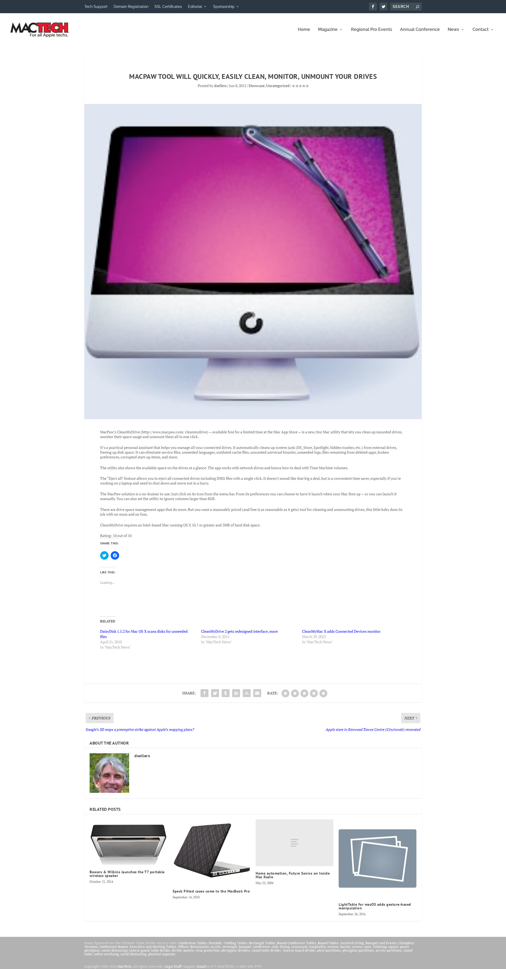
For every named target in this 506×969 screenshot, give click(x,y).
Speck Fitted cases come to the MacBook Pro (211, 891)
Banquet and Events (381, 943)
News (453, 29)
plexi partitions (329, 950)
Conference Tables (192, 943)
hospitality (317, 946)
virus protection (207, 950)
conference (261, 946)
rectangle (229, 946)
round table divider (266, 950)
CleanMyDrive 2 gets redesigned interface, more (239, 631)
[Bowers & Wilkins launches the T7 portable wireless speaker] (128, 842)
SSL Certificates (168, 6)
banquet (245, 946)
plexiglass (92, 950)
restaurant (299, 946)
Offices (183, 946)
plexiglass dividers (235, 950)
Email (201, 966)
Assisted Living (352, 943)
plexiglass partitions (358, 950)
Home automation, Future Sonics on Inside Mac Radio (293, 875)
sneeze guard (139, 950)
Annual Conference (420, 29)
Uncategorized (278, 85)
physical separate (161, 954)
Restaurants (199, 946)
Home (304, 29)
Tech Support (96, 6)
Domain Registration (131, 6)
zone (367, 946)
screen (357, 946)
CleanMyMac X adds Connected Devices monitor (341, 631)
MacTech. (125, 966)
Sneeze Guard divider (299, 950)
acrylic (216, 946)
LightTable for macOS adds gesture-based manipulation (375, 906)
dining (285, 946)
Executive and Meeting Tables (153, 946)
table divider (160, 950)
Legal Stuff (173, 966)
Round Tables (328, 943)
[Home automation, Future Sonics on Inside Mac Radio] (294, 842)
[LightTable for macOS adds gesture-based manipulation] (377, 858)
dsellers (220, 85)
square (393, 946)
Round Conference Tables (296, 943)
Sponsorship (224, 6)
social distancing (114, 950)
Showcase (257, 85)
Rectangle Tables (262, 943)
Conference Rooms (113, 946)
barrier (345, 946)
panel (404, 946)
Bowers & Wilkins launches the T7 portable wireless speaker (127, 874)
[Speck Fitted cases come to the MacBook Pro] (211, 851)
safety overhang (106, 954)
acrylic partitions (389, 950)
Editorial (195, 6)
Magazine (328, 29)
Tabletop (380, 946)
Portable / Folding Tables (228, 943)
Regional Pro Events (371, 29)
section (333, 946)
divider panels (183, 950)
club (275, 946)
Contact (481, 29)
